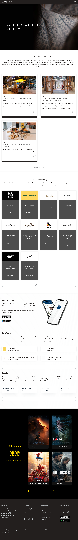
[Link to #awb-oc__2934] (75, 2)
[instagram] (29, 519)
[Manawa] (67, 205)
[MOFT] (10, 266)
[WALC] (48, 235)
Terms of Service (40, 529)
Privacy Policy (30, 529)
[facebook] (25, 519)
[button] (76, 27)
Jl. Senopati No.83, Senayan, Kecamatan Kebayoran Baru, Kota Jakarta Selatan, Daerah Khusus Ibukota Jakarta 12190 (10, 513)
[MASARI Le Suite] (67, 235)
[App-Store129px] (6, 316)
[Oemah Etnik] (29, 266)
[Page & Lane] (10, 235)
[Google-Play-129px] (6, 320)
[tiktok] (32, 519)
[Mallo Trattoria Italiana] (29, 235)
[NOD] (48, 205)
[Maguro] (10, 205)
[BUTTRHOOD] (29, 205)
